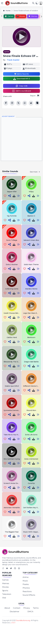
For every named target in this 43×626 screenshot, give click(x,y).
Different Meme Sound (32, 386)
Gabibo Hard (12, 337)
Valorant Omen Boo (31, 240)
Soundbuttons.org (23, 620)
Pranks (26, 584)
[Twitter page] (11, 568)
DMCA (30, 612)
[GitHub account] (15, 568)
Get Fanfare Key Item (31, 508)
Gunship (31, 483)
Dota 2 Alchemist (31, 459)
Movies (5, 587)
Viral (4, 598)
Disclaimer (14, 612)
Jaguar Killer (12, 192)
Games (6, 52)
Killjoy (31, 192)
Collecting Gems (11, 289)
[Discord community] (7, 568)
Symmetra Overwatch (12, 410)
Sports (5, 591)
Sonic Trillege (11, 240)
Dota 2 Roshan (12, 264)
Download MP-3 (23, 79)
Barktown (31, 337)
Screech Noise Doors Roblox (15, 483)
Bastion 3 (31, 216)
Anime (25, 577)
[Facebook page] (3, 568)
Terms (36, 608)
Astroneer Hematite (12, 508)
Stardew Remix (31, 289)
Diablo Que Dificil (12, 386)
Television (6, 594)
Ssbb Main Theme (31, 264)
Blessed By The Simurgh (13, 362)
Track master (13, 60)
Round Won (31, 410)
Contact (16, 608)
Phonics (26, 588)
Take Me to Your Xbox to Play (15, 435)
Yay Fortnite (12, 216)
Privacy (26, 608)
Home (8, 11)
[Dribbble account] (19, 568)
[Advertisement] (21, 139)
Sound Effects (29, 595)
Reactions (27, 591)
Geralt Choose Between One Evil (17, 313)
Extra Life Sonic (31, 435)
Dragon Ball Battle (31, 362)
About (7, 608)
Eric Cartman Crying (12, 459)
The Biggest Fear (12, 532)
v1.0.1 (13, 623)
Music (25, 581)
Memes (5, 583)
